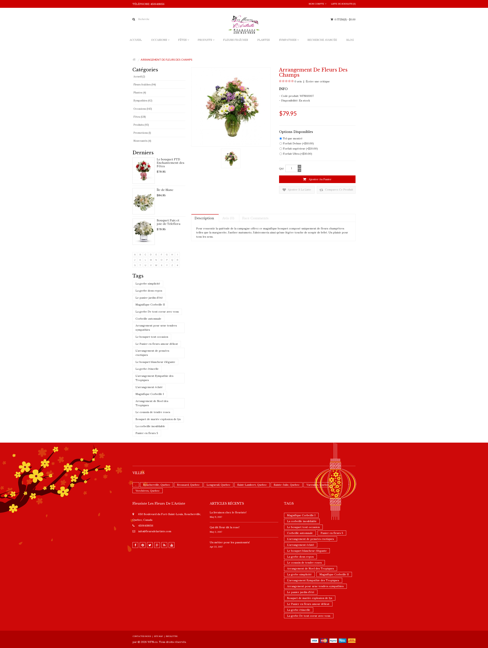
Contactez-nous (141, 636)
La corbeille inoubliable (150, 426)
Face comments (255, 218)
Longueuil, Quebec (218, 484)
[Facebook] (135, 545)
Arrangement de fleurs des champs (166, 59)
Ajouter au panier (319, 179)
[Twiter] (150, 545)
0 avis (298, 81)
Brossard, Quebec (188, 484)
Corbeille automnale (148, 318)
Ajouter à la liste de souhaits (299, 191)
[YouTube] (171, 545)
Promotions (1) (142, 132)
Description (204, 218)
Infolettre (172, 636)
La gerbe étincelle (147, 369)
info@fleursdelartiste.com (154, 531)
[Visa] (314, 640)
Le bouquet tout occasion (152, 336)
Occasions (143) (142, 108)
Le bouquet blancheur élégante (155, 362)
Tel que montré (293, 138)
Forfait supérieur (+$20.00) (300, 148)
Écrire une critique (317, 81)
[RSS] (164, 545)
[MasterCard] (324, 640)
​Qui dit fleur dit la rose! (224, 527)
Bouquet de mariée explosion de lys (158, 419)
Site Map (158, 636)
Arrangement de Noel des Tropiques (152, 403)
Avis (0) (228, 218)
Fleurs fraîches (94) (144, 84)
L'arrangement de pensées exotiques (152, 353)
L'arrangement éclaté (149, 387)
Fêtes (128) (139, 116)
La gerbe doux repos (149, 290)
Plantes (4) (139, 92)
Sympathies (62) (142, 100)
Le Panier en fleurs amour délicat (157, 344)
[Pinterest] (142, 545)
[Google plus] (157, 545)
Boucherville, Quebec (156, 484)
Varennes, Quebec (318, 484)
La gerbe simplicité (148, 283)
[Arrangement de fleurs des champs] (231, 158)
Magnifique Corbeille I (150, 394)
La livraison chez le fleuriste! (228, 512)
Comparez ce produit (338, 189)
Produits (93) (141, 124)
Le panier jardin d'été (149, 297)
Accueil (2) (139, 76)
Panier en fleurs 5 (147, 433)
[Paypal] (333, 640)
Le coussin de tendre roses (153, 412)
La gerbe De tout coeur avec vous (157, 311)
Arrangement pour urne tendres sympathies (156, 327)
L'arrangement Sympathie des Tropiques (154, 378)
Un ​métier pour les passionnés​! (230, 542)
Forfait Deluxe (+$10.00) (298, 143)
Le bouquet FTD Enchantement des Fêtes (170, 163)
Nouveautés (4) (142, 140)
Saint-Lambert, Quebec (252, 484)
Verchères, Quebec (148, 490)
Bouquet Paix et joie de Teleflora (168, 222)
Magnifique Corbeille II (150, 304)
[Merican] (342, 640)
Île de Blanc (165, 189)
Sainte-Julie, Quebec (286, 484)
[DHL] (352, 640)
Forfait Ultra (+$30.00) (297, 153)
